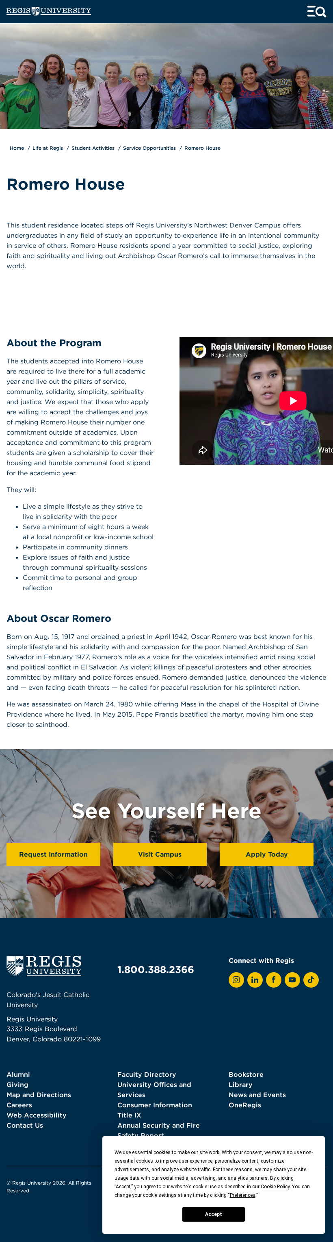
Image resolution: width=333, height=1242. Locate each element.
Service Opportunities (149, 148)
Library (241, 1084)
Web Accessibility (36, 1115)
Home (17, 148)
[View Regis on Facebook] (273, 980)
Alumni (18, 1074)
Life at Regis (47, 148)
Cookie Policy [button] (275, 1187)
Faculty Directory (146, 1074)
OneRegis (245, 1105)
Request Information (53, 854)
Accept (213, 1214)
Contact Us (24, 1125)
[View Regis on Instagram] (236, 980)
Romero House (202, 148)
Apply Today (267, 854)
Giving (17, 1084)
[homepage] (48, 12)
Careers (19, 1105)
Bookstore (246, 1074)
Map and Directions (38, 1095)
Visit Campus (160, 854)
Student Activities (93, 148)
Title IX (129, 1115)
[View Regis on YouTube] (292, 980)
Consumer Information (154, 1105)
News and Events (257, 1095)
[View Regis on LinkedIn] (255, 980)
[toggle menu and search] (317, 11)
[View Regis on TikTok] (311, 980)
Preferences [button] (242, 1195)
